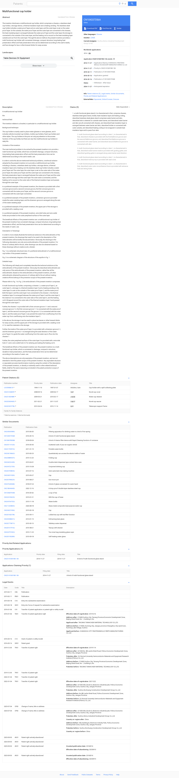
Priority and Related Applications (95, 96)
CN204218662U (9, 453)
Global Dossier (107, 99)
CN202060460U (9, 401)
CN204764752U (9, 501)
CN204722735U (9, 466)
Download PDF (92, 28)
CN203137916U (9, 528)
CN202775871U (9, 523)
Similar (118, 28)
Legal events (105, 93)
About (62, 775)
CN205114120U (9, 445)
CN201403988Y (9, 397)
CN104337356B (9, 436)
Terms (98, 775)
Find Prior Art (107, 28)
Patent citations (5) (93, 93)
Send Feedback (72, 775)
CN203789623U (9, 480)
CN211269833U (9, 506)
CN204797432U (9, 532)
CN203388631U (9, 519)
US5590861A (9, 388)
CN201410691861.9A (11, 559)
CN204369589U (9, 431)
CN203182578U (9, 515)
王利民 (92, 38)
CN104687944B (9, 493)
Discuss (116, 99)
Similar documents (117, 93)
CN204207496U (9, 510)
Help (117, 775)
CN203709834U (9, 471)
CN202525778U (9, 406)
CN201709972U (9, 449)
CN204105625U (9, 497)
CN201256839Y (9, 392)
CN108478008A (9, 440)
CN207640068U (9, 484)
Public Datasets (87, 775)
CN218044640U (9, 488)
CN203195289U (9, 536)
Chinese (99, 34)
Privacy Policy (108, 775)
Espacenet (97, 99)
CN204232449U (9, 462)
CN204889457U (9, 458)
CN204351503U (9, 475)
